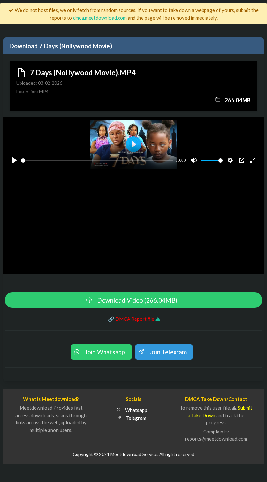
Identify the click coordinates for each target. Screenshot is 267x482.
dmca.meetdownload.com (100, 18)
